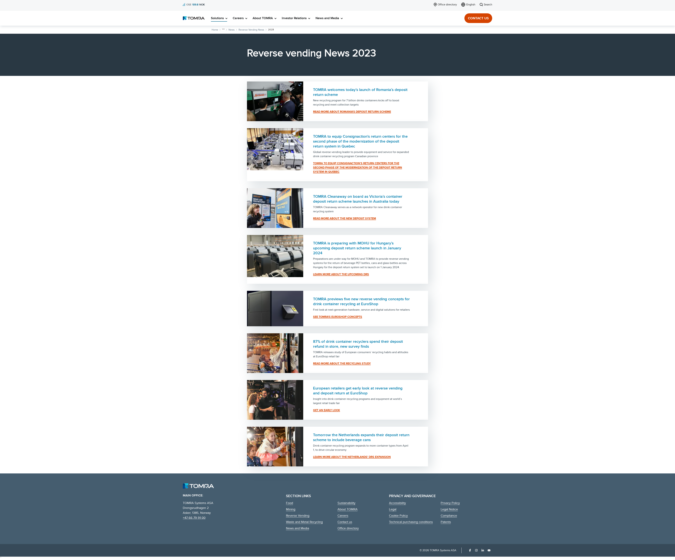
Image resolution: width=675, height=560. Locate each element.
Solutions (217, 18)
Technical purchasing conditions (411, 522)
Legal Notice (449, 509)
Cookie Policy (398, 515)
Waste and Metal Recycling (304, 522)
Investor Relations (294, 18)
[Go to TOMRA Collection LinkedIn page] (482, 550)
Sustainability (346, 503)
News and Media (327, 18)
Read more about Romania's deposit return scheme (352, 112)
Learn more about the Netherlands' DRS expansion (352, 457)
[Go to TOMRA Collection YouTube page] (489, 550)
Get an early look (326, 410)
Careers (238, 18)
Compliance (449, 515)
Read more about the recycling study (342, 363)
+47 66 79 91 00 (194, 517)
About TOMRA (263, 18)
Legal (392, 509)
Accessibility (397, 503)
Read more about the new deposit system (344, 218)
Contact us (478, 18)
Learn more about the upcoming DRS (341, 274)
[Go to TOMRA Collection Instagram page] (476, 550)
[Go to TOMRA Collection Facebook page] (470, 550)
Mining (290, 509)
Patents (446, 522)
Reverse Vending (297, 515)
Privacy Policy (450, 503)
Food (289, 503)
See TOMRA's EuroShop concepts (337, 317)
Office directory (348, 528)
